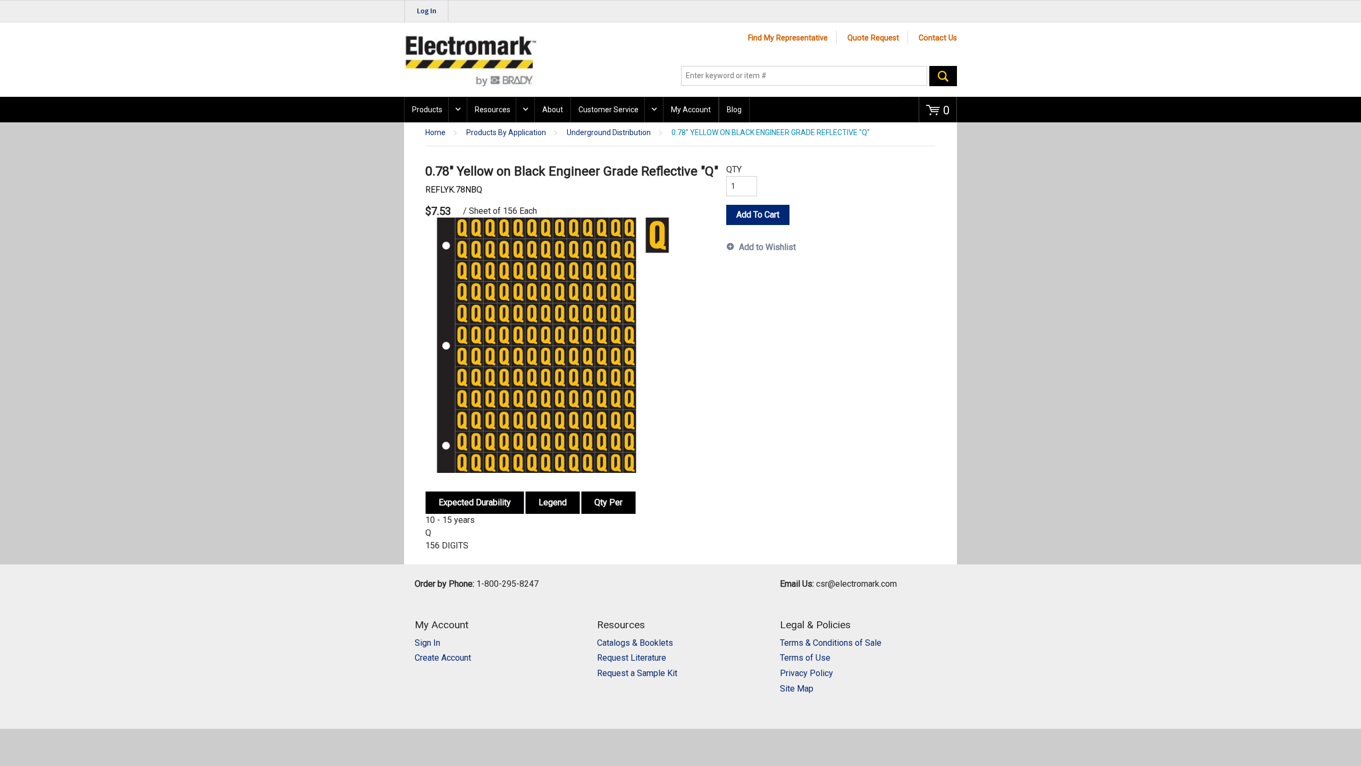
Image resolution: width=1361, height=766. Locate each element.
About (552, 109)
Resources (492, 109)
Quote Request (873, 38)
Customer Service (608, 109)
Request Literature (631, 658)
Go (943, 76)
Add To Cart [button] (757, 215)
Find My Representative (788, 38)
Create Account (443, 658)
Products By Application (506, 133)
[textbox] (804, 76)
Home (435, 133)
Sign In (427, 643)
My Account (691, 109)
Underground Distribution (609, 133)
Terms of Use (805, 658)
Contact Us (938, 38)
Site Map (796, 689)
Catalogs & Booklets (635, 643)
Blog (734, 109)
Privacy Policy (806, 673)
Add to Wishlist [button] (767, 247)
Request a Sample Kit (637, 673)
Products (427, 109)
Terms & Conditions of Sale (830, 643)
